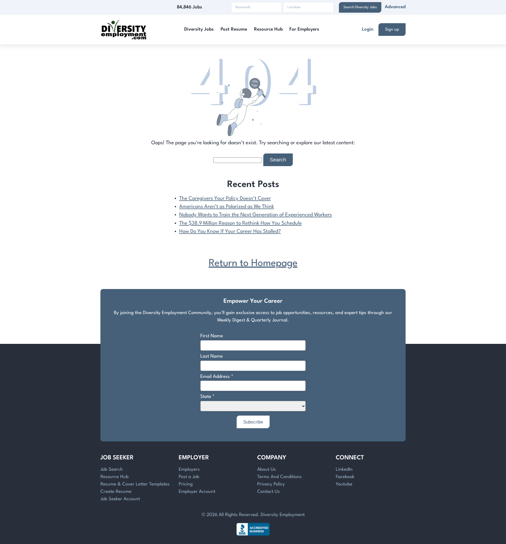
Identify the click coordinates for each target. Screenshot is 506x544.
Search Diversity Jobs (360, 7)
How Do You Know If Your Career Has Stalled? (230, 231)
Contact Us (268, 491)
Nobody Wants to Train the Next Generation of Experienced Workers (255, 215)
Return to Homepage (253, 263)
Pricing (186, 484)
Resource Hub (268, 29)
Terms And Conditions (279, 477)
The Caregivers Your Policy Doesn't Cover (225, 198)
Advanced (395, 7)
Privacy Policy (271, 484)
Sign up (392, 29)
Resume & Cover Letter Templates (135, 484)
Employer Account (197, 491)
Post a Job (189, 477)
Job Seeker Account (120, 499)
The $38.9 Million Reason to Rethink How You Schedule (240, 223)
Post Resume (234, 29)
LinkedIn (344, 469)
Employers (189, 469)
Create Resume (116, 491)
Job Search (111, 469)
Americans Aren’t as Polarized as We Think (226, 206)
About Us (266, 469)
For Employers (304, 29)
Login (367, 29)
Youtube (344, 484)
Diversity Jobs (199, 29)
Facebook (345, 477)
